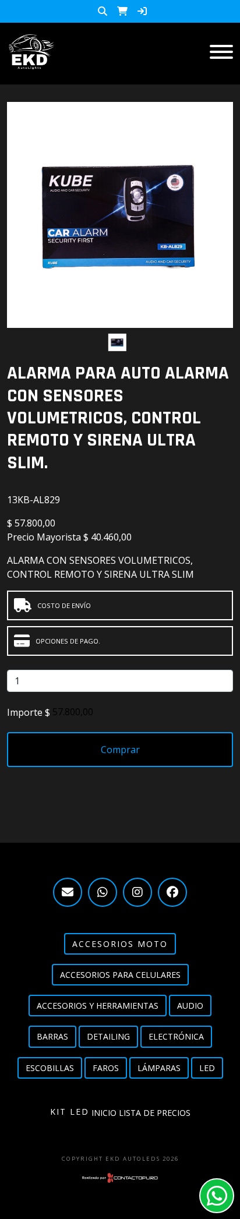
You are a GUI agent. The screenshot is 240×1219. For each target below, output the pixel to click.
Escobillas (50, 1067)
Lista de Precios (154, 1112)
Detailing (108, 1036)
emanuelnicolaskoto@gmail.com (67, 892)
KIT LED (69, 1111)
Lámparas (159, 1067)
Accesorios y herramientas (97, 1005)
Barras (52, 1036)
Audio (190, 1005)
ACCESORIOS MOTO (120, 943)
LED (207, 1067)
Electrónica (176, 1036)
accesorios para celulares (120, 974)
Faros (106, 1067)
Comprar (120, 749)
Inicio (104, 1112)
